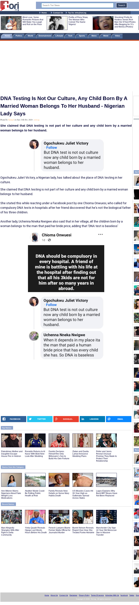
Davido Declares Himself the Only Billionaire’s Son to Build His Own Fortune (59, 455)
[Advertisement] (69, 66)
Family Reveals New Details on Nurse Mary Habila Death (59, 493)
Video (118, 36)
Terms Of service (97, 595)
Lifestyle (59, 36)
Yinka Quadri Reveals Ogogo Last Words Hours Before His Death (36, 530)
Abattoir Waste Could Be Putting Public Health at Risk (34, 493)
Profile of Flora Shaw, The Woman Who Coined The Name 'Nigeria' (78, 21)
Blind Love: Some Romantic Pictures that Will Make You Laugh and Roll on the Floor (33, 21)
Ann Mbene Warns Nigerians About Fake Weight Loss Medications (11, 494)
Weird (106, 36)
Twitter (131, 595)
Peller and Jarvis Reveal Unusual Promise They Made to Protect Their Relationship (106, 456)
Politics (19, 36)
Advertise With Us (112, 595)
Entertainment (45, 36)
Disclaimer (73, 595)
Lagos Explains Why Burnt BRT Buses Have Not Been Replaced (106, 493)
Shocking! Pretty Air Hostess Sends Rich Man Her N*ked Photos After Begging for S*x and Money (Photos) (125, 22)
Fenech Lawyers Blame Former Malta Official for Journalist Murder (60, 530)
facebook (124, 595)
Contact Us (58, 13)
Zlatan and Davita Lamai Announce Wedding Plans (80, 453)
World (31, 36)
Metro (94, 36)
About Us (54, 595)
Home (44, 13)
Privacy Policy (84, 595)
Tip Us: (77, 13)
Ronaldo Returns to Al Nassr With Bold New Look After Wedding (35, 453)
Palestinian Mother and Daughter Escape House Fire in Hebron (12, 453)
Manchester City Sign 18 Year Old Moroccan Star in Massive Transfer (106, 531)
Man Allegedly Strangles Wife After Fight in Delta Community (10, 531)
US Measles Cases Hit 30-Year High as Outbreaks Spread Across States (82, 494)
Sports (82, 36)
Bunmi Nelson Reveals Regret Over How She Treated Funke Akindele (83, 530)
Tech (70, 36)
